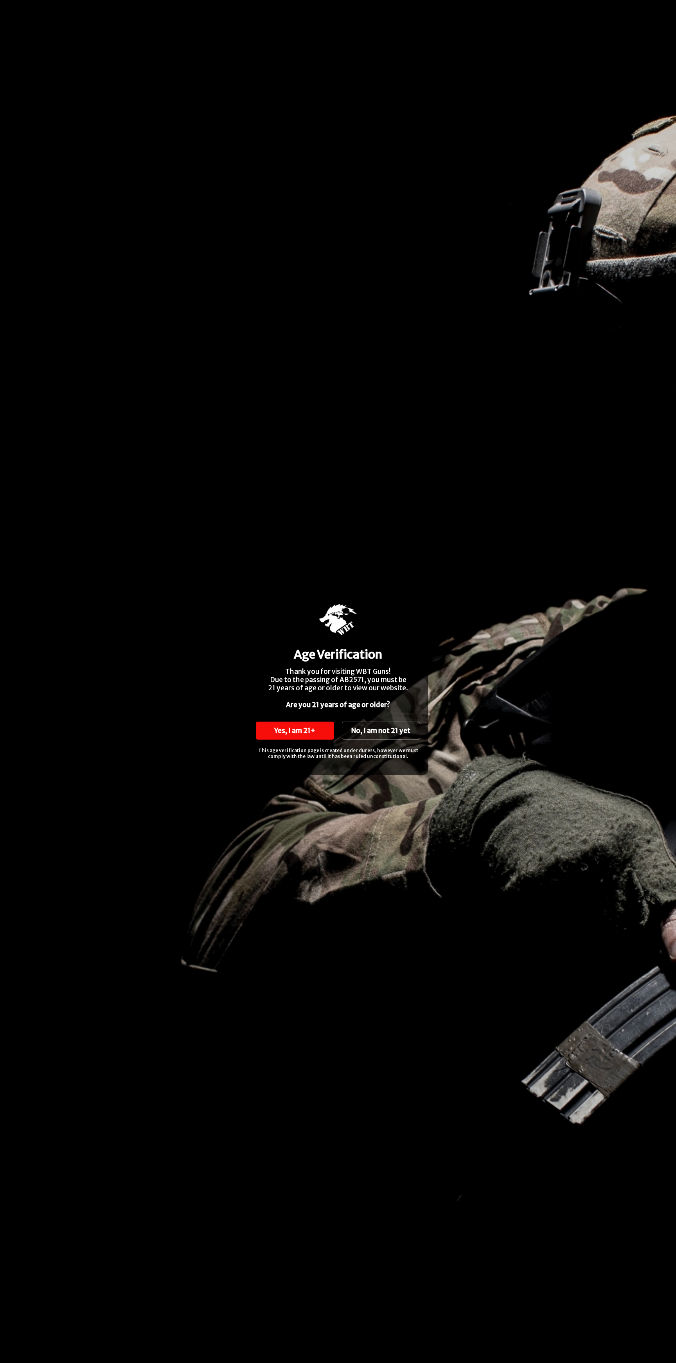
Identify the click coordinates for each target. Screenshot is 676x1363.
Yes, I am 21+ (294, 730)
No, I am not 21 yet (380, 730)
